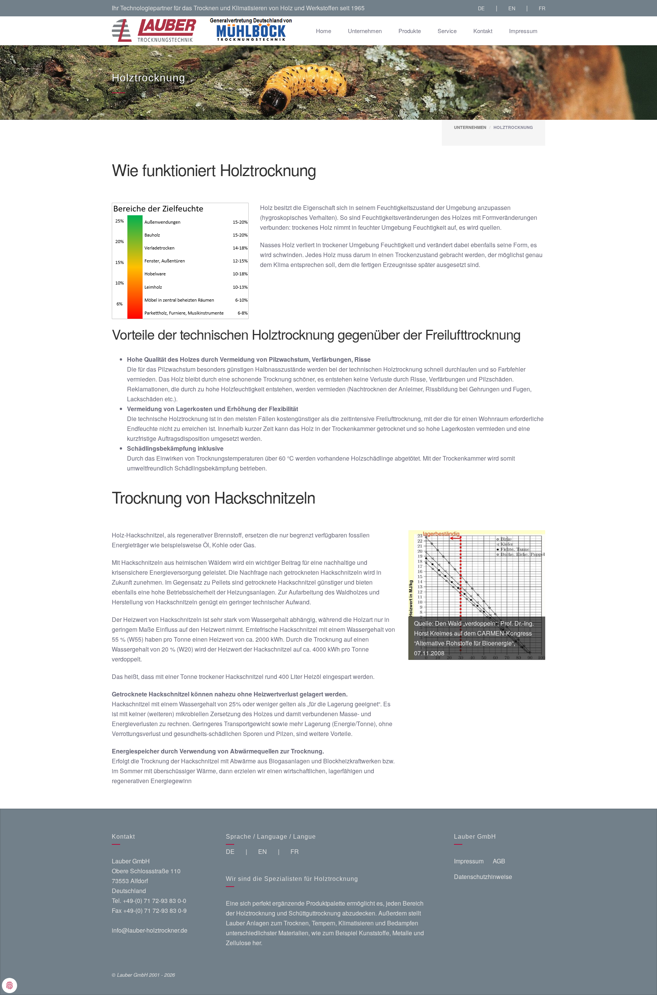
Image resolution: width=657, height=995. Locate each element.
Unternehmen (365, 31)
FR (542, 8)
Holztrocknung (513, 127)
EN (511, 8)
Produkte (409, 31)
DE (481, 8)
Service (447, 31)
